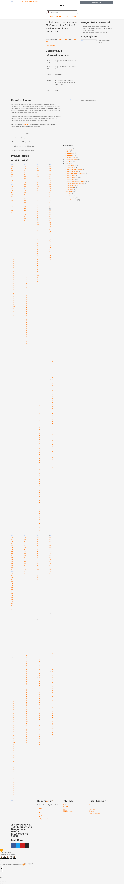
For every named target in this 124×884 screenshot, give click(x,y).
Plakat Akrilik (70, 165)
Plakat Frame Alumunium (74, 169)
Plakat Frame (71, 167)
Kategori (61, 5)
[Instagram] (27, 845)
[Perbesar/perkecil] (0, 881)
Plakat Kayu (65, 39)
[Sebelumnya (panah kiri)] (0, 883)
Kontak (75, 16)
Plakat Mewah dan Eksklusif (75, 183)
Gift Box (67, 151)
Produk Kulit (68, 194)
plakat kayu (26, 124)
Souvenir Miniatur (70, 198)
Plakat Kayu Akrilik (72, 177)
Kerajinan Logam (69, 155)
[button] (96, 2)
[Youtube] (22, 845)
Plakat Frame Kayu (72, 171)
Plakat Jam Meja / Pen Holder (75, 173)
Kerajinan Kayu (69, 153)
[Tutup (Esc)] (5, 881)
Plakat (60, 39)
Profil (51, 16)
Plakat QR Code (71, 185)
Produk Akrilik (69, 191)
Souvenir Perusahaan (71, 200)
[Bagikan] (3, 881)
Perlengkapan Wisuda (71, 159)
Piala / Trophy (69, 161)
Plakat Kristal (70, 179)
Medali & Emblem (70, 157)
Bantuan (58, 16)
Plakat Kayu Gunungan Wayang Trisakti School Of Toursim (52, 423)
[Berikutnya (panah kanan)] (2, 883)
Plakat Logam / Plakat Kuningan (76, 181)
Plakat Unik (70, 189)
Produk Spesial (69, 196)
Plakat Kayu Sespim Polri (14, 297)
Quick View (12, 209)
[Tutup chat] (0, 860)
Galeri (67, 16)
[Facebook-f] (13, 845)
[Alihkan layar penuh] (2, 881)
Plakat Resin (70, 187)
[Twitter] (18, 845)
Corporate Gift (69, 149)
